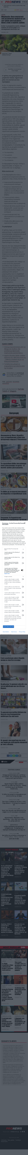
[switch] (22, 552)
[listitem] (14, 549)
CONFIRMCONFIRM (8, 626)
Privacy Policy (22, 631)
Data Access (14, 631)
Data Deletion (6, 631)
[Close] (25, 523)
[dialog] (14, 578)
